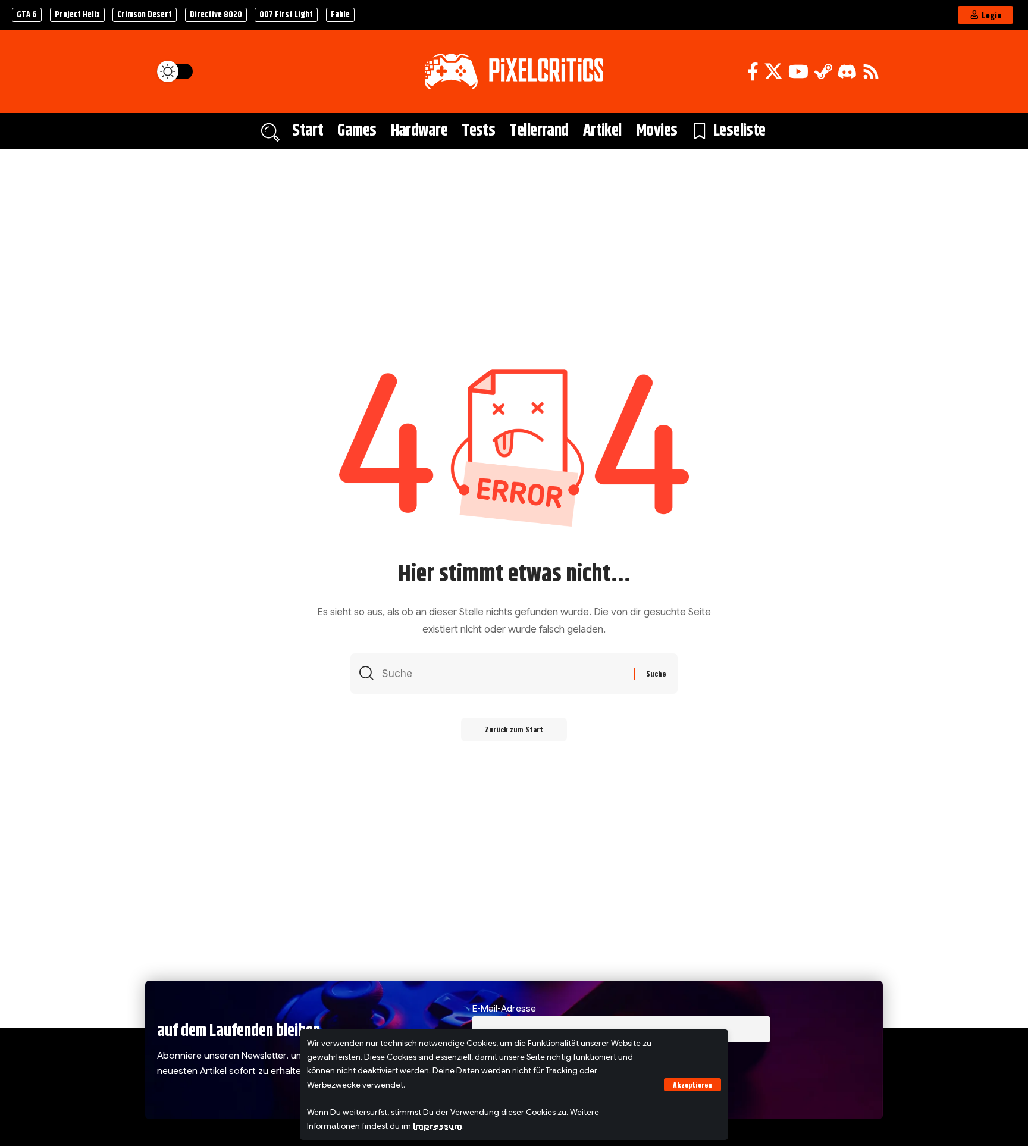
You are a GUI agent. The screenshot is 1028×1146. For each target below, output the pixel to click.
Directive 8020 (216, 14)
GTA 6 (27, 14)
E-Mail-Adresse (504, 1008)
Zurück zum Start (514, 729)
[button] (692, 1084)
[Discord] (847, 72)
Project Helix (77, 14)
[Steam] (823, 72)
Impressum (437, 1126)
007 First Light (286, 14)
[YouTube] (798, 72)
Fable (340, 14)
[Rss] (871, 72)
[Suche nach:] (503, 673)
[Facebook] (752, 72)
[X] (773, 72)
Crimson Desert (144, 14)
